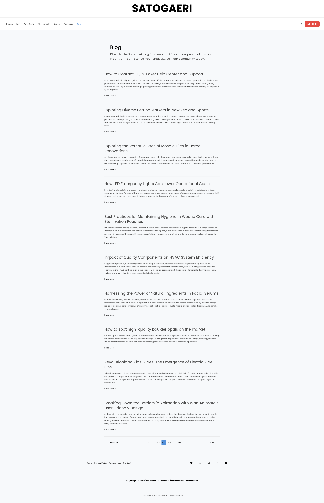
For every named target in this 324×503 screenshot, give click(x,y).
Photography (44, 24)
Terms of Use (115, 463)
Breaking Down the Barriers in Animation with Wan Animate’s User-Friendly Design (161, 405)
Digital (57, 24)
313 (179, 442)
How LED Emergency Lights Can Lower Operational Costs (157, 183)
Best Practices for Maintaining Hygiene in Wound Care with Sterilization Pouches (159, 219)
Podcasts (68, 24)
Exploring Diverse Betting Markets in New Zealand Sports (156, 110)
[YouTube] (226, 463)
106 (158, 442)
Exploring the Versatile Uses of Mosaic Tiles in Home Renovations (152, 148)
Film (18, 24)
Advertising (29, 24)
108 (169, 442)
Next (213, 442)
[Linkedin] (200, 463)
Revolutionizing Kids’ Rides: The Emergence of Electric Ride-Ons (159, 364)
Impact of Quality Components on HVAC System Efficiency (159, 257)
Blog (79, 24)
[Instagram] (208, 463)
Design (9, 24)
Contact (127, 463)
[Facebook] (217, 463)
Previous (112, 442)
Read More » (110, 95)
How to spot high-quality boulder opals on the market (154, 329)
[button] (301, 24)
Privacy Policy (100, 463)
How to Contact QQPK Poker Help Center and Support (153, 74)
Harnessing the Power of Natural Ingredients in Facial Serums (161, 293)
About (90, 463)
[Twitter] (191, 463)
